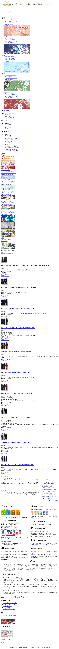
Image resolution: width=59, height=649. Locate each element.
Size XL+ (5, 92)
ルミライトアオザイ (8, 110)
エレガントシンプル (11, 21)
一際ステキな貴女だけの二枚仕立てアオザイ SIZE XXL (18, 372)
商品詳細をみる (5, 276)
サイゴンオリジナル (11, 23)
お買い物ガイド (7, 606)
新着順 (6, 253)
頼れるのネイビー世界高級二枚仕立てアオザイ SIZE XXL (18, 288)
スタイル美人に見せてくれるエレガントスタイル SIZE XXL (19, 308)
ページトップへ (54, 500)
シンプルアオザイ (11, 20)
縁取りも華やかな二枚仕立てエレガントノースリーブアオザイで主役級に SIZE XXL (27, 265)
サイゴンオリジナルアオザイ (8, 164)
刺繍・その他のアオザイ (7, 174)
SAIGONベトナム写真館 (9, 615)
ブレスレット (4, 241)
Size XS (5, 17)
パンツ (5, 111)
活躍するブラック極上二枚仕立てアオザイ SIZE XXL (17, 417)
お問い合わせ (6, 607)
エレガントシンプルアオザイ (8, 171)
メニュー (4, 120)
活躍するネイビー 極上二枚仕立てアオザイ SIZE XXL (17, 465)
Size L (4, 55)
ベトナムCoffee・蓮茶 (9, 113)
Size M (5, 36)
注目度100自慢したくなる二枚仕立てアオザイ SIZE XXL (18, 393)
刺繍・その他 (9, 24)
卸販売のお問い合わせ (9, 609)
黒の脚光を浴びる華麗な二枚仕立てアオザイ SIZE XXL (18, 442)
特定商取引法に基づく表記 (10, 603)
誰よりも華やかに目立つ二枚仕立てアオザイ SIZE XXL (18, 328)
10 (6, 476)
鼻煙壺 (8, 116)
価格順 (2, 253)
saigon (2, 597)
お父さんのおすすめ (8, 114)
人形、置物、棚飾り (11, 118)
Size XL (5, 73)
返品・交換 (38, 524)
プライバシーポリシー (45, 544)
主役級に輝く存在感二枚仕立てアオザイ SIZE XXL (16, 351)
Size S (4, 18)
